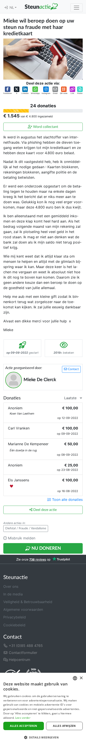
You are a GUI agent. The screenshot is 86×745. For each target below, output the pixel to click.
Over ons (10, 586)
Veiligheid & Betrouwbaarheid (27, 602)
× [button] (81, 678)
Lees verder (22, 718)
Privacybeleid (14, 617)
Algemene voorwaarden (23, 609)
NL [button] (12, 7)
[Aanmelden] (6, 7)
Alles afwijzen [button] (64, 726)
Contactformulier (22, 652)
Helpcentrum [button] (19, 659)
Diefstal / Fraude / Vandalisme (25, 528)
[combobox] (75, 678)
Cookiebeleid (14, 625)
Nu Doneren (45, 548)
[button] (7, 91)
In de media (13, 594)
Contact (73, 369)
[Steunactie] (41, 6)
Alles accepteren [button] (23, 726)
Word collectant (45, 127)
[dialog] (43, 709)
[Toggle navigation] (76, 7)
